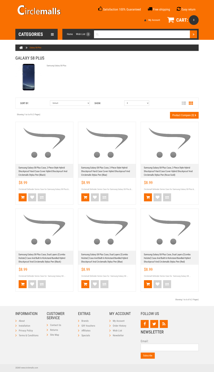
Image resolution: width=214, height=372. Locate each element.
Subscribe (147, 355)
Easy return (188, 9)
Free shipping (161, 9)
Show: (97, 103)
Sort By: (24, 103)
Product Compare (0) (183, 115)
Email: (145, 341)
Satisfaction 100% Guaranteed (121, 9)
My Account (154, 19)
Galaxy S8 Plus (35, 47)
